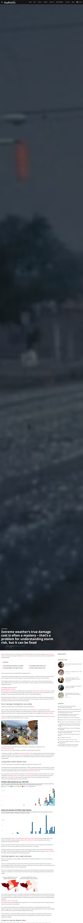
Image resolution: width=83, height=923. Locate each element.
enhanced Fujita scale (50, 711)
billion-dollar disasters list (34, 770)
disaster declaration (49, 851)
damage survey (35, 709)
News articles (17, 775)
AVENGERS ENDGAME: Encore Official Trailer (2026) (69, 717)
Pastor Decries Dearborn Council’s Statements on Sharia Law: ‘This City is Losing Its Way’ (72, 679)
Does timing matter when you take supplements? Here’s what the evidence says (73, 694)
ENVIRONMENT (4, 628)
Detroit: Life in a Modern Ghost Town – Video (68, 739)
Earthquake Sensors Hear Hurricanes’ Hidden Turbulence (70, 719)
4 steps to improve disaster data (37, 667)
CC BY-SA (13, 689)
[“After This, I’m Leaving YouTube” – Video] (61, 672)
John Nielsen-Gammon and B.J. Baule (9, 900)
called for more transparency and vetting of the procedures (25, 838)
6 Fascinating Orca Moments (64, 737)
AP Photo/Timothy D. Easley (7, 748)
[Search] (81, 2)
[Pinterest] (8, 648)
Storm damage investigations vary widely (13, 665)
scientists (13, 691)
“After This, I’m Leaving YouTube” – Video (73, 671)
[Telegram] (9, 648)
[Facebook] (5, 648)
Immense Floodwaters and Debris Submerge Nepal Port (70, 709)
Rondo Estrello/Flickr (6, 689)
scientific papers (28, 775)
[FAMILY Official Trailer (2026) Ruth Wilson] (61, 665)
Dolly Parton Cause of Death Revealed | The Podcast (69, 721)
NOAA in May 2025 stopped (30, 840)
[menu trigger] (2, 2)
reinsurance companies (24, 753)
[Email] (11, 648)
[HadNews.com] (10, 2)
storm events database (27, 656)
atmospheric (7, 691)
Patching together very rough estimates (13, 667)
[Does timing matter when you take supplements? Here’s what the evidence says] (61, 695)
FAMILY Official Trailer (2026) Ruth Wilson (73, 664)
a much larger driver (11, 777)
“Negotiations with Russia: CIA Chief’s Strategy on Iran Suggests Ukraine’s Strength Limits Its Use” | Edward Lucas (69, 725)
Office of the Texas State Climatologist (41, 691)
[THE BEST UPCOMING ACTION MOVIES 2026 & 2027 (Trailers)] (61, 688)
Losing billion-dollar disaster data (38, 665)
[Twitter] (7, 648)
